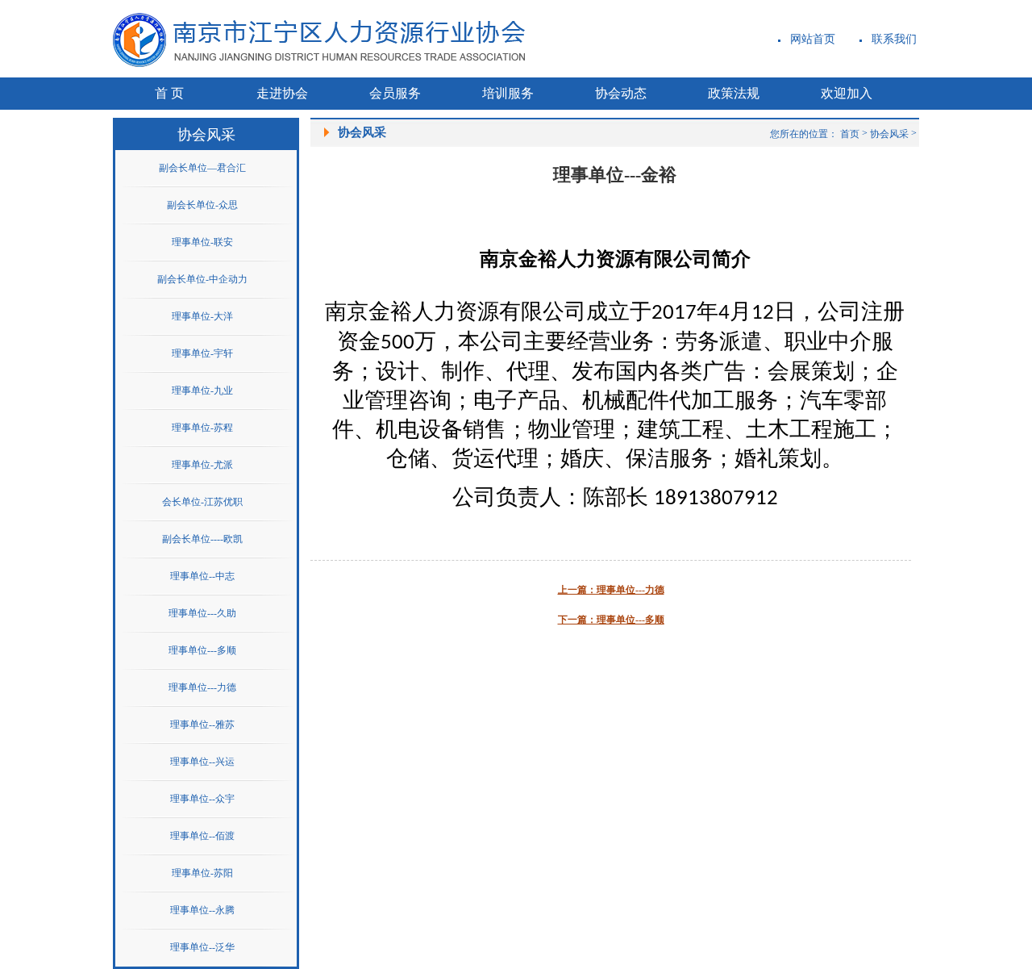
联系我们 (894, 39)
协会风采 (889, 134)
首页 (849, 134)
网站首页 (812, 39)
